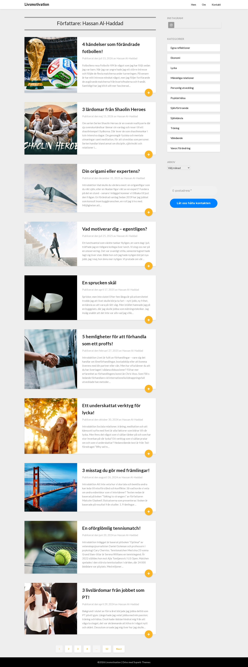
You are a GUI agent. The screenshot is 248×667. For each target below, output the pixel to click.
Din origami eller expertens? (111, 171)
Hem (193, 4)
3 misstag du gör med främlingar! (116, 470)
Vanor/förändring (180, 148)
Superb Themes (142, 662)
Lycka (174, 67)
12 (106, 648)
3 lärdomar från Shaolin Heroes (114, 109)
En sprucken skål (99, 282)
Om (204, 4)
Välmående (177, 138)
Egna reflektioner (180, 47)
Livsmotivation (36, 4)
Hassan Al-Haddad (127, 58)
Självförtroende (179, 107)
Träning (175, 128)
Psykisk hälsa (178, 98)
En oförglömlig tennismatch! (111, 528)
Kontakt (216, 4)
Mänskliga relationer (182, 77)
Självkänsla (177, 118)
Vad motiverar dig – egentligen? (114, 229)
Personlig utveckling (182, 87)
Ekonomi (175, 57)
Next (119, 648)
